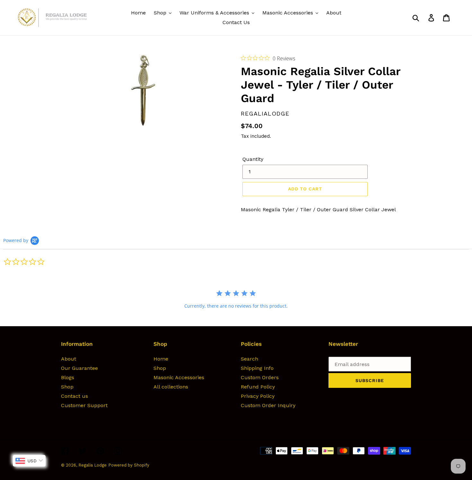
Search (249, 359)
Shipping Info (257, 368)
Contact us (74, 396)
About (68, 359)
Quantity (252, 159)
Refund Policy (258, 387)
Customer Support (84, 405)
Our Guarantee (79, 368)
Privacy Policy (258, 396)
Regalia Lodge (92, 465)
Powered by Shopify (128, 465)
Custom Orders (260, 377)
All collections (170, 387)
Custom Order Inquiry (268, 405)
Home (160, 359)
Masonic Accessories (178, 377)
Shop (67, 387)
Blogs (67, 377)
